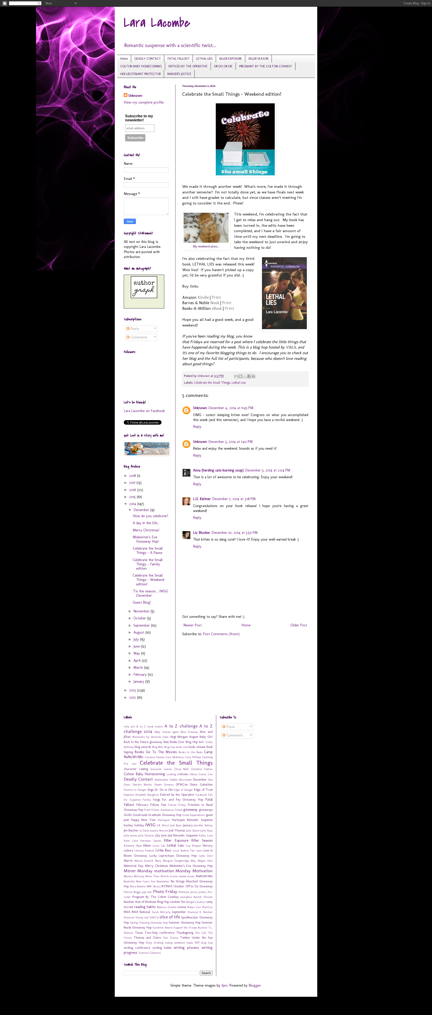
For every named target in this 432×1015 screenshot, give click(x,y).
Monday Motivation (194, 870)
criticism (182, 774)
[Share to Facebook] (249, 376)
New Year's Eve (145, 881)
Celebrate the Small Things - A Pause (148, 550)
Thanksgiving (184, 933)
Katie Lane (131, 840)
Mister (130, 870)
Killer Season (202, 840)
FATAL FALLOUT (178, 59)
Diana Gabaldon (201, 784)
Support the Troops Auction (190, 927)
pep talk (147, 892)
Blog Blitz (157, 747)
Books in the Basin (190, 752)
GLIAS (128, 815)
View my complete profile (144, 102)
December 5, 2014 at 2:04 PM (267, 470)
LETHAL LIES (204, 59)
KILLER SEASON (258, 59)
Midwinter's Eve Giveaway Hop (191, 866)
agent (175, 732)
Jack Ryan (176, 825)
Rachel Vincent (203, 897)
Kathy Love (205, 835)
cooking (171, 774)
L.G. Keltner (202, 499)
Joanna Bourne (159, 830)
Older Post (298, 625)
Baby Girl (206, 737)
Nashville (129, 881)
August (139, 632)
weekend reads (183, 942)
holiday (139, 825)
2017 (133, 482)
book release (197, 747)
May (137, 653)
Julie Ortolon (146, 835)
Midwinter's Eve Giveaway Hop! (146, 539)
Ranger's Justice (195, 902)
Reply (197, 426)
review (181, 907)
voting (168, 942)
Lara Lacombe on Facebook (144, 411)
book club (182, 747)
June (137, 646)
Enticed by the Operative (177, 795)
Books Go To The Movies (156, 752)
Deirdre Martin (142, 784)
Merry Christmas (156, 866)
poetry (202, 892)
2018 (133, 476)
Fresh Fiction (152, 809)
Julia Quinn (193, 830)
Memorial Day (133, 866)
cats (134, 763)
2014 (133, 504)
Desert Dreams (164, 784)
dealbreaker (161, 779)
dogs (150, 790)
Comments (138, 337)
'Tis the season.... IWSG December (150, 593)
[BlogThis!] (240, 376)
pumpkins (186, 897)
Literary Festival (144, 850)
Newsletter (163, 881)
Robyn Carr (194, 907)
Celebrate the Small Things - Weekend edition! (148, 579)
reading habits (145, 907)
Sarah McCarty (161, 912)
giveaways (206, 810)
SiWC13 (154, 917)
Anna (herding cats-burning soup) (218, 470)
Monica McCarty (134, 876)
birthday (129, 747)
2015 (133, 497)
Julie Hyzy (206, 830)
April (137, 660)
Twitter (185, 938)
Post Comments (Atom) (221, 634)
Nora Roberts (138, 886)
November (142, 611)
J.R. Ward (163, 825)
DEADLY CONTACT (148, 59)
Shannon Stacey (133, 917)
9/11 (133, 726)
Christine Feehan (202, 769)
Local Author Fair (184, 850)
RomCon (207, 907)
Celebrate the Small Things (212, 383)
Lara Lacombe (157, 23)
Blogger (255, 985)
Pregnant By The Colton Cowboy (155, 897)
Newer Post (192, 625)
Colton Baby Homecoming (144, 774)
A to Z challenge (181, 726)
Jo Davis (144, 830)
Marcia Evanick (143, 860)
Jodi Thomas (177, 830)
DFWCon (182, 784)
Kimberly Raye (133, 845)
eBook (217, 308)
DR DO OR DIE (223, 66)
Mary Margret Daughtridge (172, 860)
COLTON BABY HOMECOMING (141, 66)
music (191, 876)
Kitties (147, 845)
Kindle (203, 297)
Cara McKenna (175, 757)
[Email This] (236, 376)
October (140, 618)
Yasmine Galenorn (149, 952)
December (141, 510)
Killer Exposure (176, 840)
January (139, 681)
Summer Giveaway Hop (184, 922)
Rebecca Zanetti (166, 907)
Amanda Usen (160, 737)
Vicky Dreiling (154, 942)
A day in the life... (146, 523)
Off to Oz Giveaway (199, 886)
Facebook (201, 794)
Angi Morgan (179, 737)
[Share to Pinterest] (253, 376)
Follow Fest (158, 805)
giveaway (190, 809)
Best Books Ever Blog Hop (181, 742)
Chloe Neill (181, 769)
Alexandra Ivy (141, 737)
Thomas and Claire (147, 938)
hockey (128, 825)
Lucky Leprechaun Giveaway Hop (173, 856)
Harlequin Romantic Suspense (192, 820)
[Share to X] (245, 376)
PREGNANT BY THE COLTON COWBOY (265, 66)
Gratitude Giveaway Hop (164, 815)
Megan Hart (205, 860)
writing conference (137, 948)
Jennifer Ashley (203, 825)
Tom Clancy (170, 937)
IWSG (150, 824)
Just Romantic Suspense (183, 835)
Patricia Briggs (132, 892)
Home (124, 59)
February (140, 674)
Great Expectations (193, 815)
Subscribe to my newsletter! (139, 118)
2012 (133, 697)
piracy (194, 892)
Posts (134, 328)
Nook (214, 302)
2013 (133, 690)
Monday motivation (155, 870)
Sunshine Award (162, 927)
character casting (136, 769)
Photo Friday (165, 891)
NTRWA (167, 886)
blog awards (143, 747)
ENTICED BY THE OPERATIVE (188, 66)
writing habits (162, 948)
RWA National (141, 912)
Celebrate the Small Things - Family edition (148, 564)
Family (147, 799)
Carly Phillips (193, 757)
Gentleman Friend (171, 809)
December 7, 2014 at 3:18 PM (234, 499)
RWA (127, 912)
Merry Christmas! (146, 530)
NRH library (154, 886)
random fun (177, 902)
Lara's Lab (159, 845)
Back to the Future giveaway (143, 742)
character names (161, 769)
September (142, 625)
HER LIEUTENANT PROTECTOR (140, 74)
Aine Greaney (189, 732)
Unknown (200, 408)
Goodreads (140, 815)
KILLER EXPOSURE (230, 59)
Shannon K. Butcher (199, 912)
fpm (224, 985)
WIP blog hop (204, 942)
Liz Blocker (201, 532)
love (198, 850)
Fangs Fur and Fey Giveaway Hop (178, 800)
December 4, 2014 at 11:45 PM (230, 408)
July (136, 639)
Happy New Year (143, 820)
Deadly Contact (138, 779)
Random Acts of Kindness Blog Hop (146, 902)
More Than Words (157, 876)
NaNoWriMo (204, 876)
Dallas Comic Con (201, 774)
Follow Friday (177, 805)
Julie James (130, 835)
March (138, 667)
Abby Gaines (162, 732)
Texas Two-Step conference (155, 933)
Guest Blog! (142, 602)
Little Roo (163, 850)
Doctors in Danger (135, 789)
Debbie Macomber (181, 779)
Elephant (129, 794)
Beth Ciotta (206, 742)
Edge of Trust (203, 790)
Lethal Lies (239, 383)
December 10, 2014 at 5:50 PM (235, 532)
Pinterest (184, 892)
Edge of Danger (183, 789)
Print (216, 297)
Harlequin (164, 820)
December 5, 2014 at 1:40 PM (230, 442)
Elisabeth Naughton (147, 794)
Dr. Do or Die (164, 790)
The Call (200, 932)
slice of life (170, 917)
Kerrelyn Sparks (150, 840)
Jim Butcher (131, 830)
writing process (186, 947)
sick (146, 917)
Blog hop (169, 747)
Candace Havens (155, 757)
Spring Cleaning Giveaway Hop (149, 922)
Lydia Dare (206, 855)
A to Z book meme (149, 726)
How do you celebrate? (150, 516)
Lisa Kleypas (193, 845)
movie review (178, 876)
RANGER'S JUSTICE (179, 74)
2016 (133, 490)
